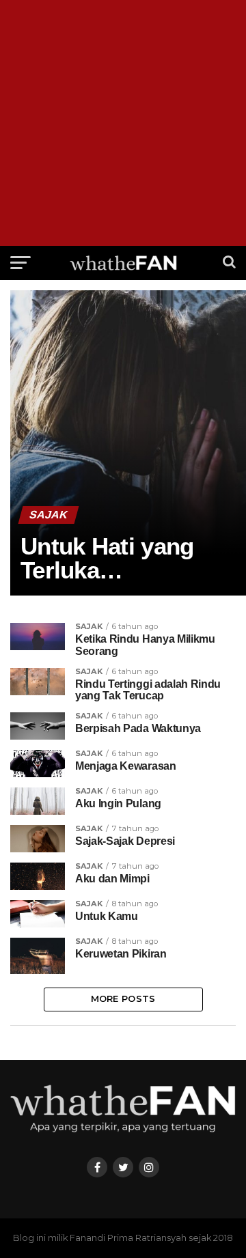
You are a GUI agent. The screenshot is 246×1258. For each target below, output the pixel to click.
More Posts (123, 999)
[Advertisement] (123, 123)
